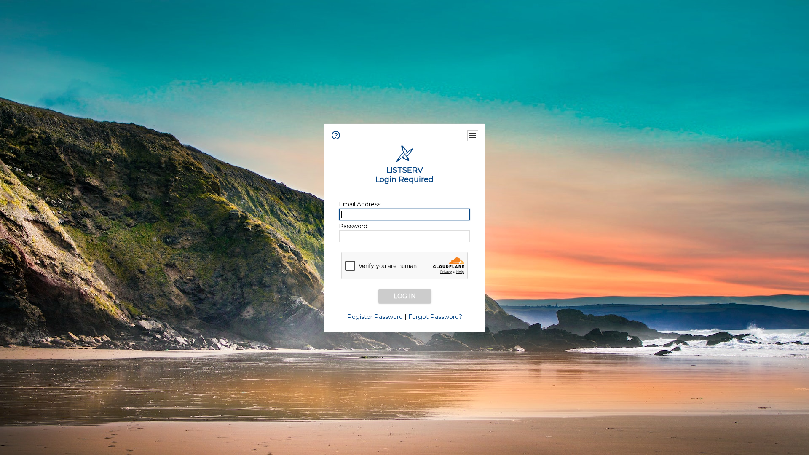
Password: (354, 226)
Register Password (375, 317)
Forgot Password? (435, 317)
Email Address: (360, 204)
